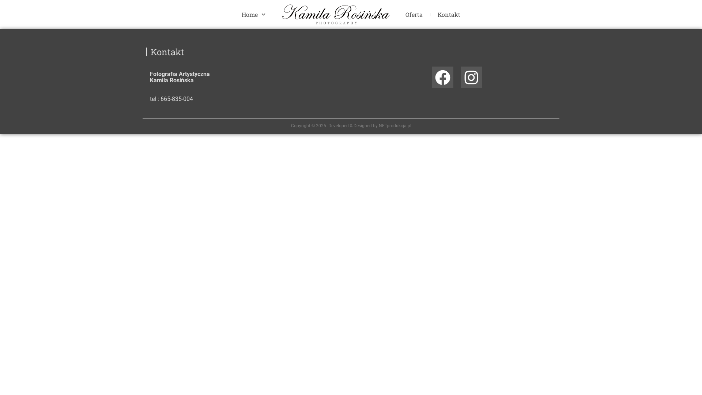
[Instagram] (471, 77)
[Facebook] (442, 77)
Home (250, 14)
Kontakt (449, 14)
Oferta (414, 14)
